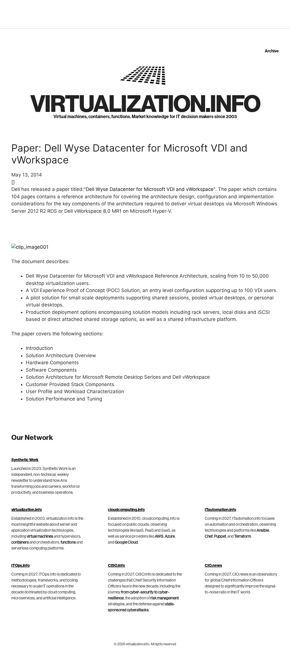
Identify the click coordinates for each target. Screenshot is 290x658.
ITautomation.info (220, 510)
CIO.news (213, 566)
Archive (272, 51)
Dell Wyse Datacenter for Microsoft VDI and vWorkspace (150, 189)
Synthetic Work (25, 460)
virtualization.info (145, 104)
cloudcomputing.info (126, 510)
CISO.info (116, 566)
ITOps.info (20, 566)
